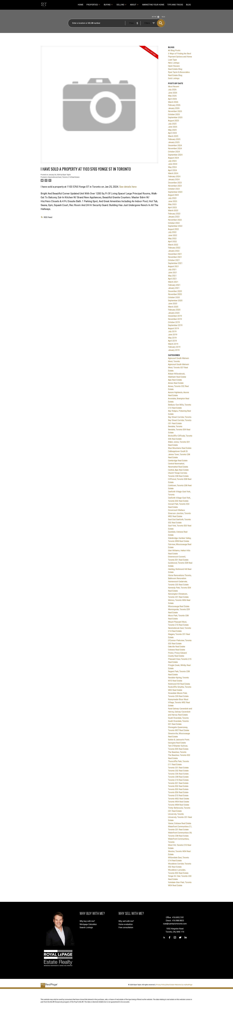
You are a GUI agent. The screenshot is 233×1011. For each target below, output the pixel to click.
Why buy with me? (87, 921)
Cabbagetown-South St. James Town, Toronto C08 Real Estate (179, 454)
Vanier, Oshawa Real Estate (179, 823)
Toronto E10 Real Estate (178, 795)
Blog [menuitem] (188, 5)
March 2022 (173, 245)
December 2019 (175, 316)
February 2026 (174, 105)
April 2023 (172, 207)
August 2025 (173, 120)
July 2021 (172, 269)
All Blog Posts (174, 50)
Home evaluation (125, 924)
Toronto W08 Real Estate (178, 805)
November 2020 (175, 294)
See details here (128, 186)
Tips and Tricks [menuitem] (175, 5)
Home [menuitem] (80, 5)
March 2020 (173, 307)
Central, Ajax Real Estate (178, 470)
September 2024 (175, 155)
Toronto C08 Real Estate (178, 777)
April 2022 (172, 241)
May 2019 (172, 338)
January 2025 (173, 142)
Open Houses (174, 66)
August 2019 (173, 328)
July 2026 (172, 89)
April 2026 (172, 99)
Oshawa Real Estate (176, 650)
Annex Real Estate (175, 383)
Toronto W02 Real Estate (178, 799)
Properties (92, 5)
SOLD (163, 17)
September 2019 (175, 325)
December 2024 (175, 145)
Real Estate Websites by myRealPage (179, 985)
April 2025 (172, 133)
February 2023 (174, 214)
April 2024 (172, 170)
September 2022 (175, 226)
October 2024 (174, 151)
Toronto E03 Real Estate (178, 789)
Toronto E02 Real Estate (178, 786)
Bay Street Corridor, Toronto (179, 417)
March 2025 (173, 136)
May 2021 (172, 276)
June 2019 (172, 334)
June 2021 (172, 272)
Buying (107, 5)
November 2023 (175, 186)
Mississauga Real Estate (178, 606)
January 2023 (173, 217)
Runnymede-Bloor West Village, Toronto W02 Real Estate (179, 702)
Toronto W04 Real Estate (178, 802)
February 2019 (174, 347)
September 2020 (175, 300)
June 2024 (172, 164)
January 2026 (173, 108)
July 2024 (172, 161)
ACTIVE (154, 17)
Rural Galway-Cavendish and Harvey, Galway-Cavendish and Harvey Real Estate (180, 711)
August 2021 (173, 266)
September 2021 (175, 263)
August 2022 (173, 229)
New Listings (173, 63)
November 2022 (175, 220)
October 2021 (174, 260)
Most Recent (173, 86)
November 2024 (175, 148)
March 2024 (173, 173)
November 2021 (175, 257)
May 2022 (172, 238)
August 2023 (173, 195)
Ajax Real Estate (175, 380)
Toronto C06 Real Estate (178, 774)
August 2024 (173, 158)
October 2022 (174, 223)
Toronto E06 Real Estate (178, 792)
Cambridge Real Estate (177, 460)
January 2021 (173, 288)
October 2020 (174, 297)
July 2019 (172, 331)
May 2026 (172, 96)
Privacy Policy (161, 985)
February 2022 (174, 248)
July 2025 (172, 124)
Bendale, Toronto (175, 426)
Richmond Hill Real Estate (179, 684)
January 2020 (173, 313)
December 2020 (175, 291)
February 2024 (174, 176)
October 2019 (174, 322)
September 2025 (175, 117)
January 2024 (173, 179)
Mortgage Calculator (88, 924)
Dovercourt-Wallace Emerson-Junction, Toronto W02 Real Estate (179, 513)
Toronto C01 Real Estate (178, 767)
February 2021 (174, 285)
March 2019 (173, 344)
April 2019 (172, 341)
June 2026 (172, 93)
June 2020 (172, 303)
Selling (120, 5)
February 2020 (174, 310)
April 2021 (172, 279)
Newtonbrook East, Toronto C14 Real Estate (63, 177)
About (133, 5)
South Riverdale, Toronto (178, 718)
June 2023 (172, 201)
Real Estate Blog (175, 69)
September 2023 (175, 192)
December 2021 (175, 254)
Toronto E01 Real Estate (178, 783)
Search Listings (86, 927)
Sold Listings (173, 78)
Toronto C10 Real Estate (178, 780)
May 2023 (172, 204)
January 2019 (173, 350)
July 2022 (172, 232)
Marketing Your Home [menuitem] (153, 5)
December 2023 (175, 183)
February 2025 (174, 139)
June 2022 (172, 235)
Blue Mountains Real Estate (179, 448)
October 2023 (174, 189)
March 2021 (173, 282)
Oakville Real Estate (176, 646)
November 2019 (175, 319)
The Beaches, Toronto (177, 752)
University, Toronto (176, 814)
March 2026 (173, 102)
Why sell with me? (126, 921)
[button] (164, 937)
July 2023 (172, 198)
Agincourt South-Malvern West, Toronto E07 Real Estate (178, 367)
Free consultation (125, 927)
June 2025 (172, 127)
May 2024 (172, 167)
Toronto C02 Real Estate (178, 771)
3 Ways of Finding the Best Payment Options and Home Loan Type (180, 56)
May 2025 (172, 130)
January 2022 (173, 251)
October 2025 (174, 114)
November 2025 (175, 111)
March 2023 (173, 210)
